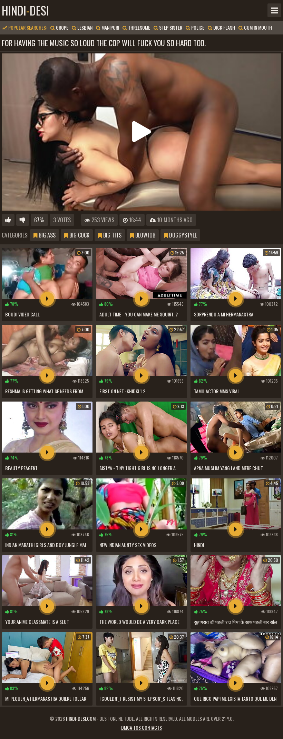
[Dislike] (22, 220)
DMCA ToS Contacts (141, 727)
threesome (138, 27)
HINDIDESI (25, 10)
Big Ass (46, 235)
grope (61, 27)
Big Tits (111, 235)
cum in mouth (257, 27)
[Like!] (8, 220)
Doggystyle (182, 235)
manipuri (109, 27)
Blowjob (144, 235)
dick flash (223, 27)
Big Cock (78, 235)
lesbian (84, 27)
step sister (170, 27)
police (197, 27)
